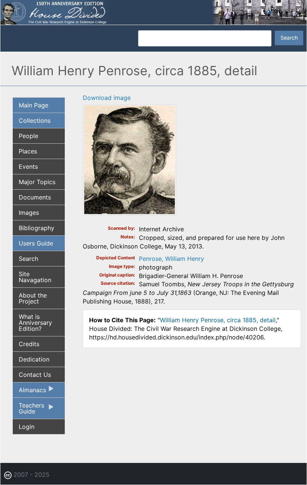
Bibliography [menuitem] (36, 228)
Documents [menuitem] (35, 197)
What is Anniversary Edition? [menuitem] (35, 322)
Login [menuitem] (26, 426)
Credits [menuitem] (29, 344)
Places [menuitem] (28, 151)
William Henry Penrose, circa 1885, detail (218, 320)
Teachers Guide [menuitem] (28, 410)
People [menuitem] (28, 136)
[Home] (153, 11)
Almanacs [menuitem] (29, 391)
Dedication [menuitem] (34, 359)
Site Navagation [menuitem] (35, 277)
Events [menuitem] (28, 166)
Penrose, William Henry (171, 258)
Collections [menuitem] (35, 120)
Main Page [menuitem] (33, 105)
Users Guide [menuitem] (36, 243)
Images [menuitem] (29, 212)
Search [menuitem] (28, 258)
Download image (107, 97)
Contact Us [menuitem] (35, 374)
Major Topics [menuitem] (37, 182)
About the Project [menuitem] (33, 298)
